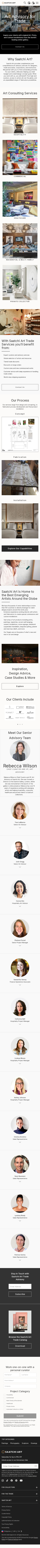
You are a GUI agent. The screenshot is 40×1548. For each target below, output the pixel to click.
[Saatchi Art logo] (9, 3)
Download (20, 1346)
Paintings (5, 1443)
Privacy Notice (32, 1476)
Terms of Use (13, 1474)
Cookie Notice (6, 1513)
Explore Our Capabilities (20, 548)
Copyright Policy (7, 1517)
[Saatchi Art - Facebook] (12, 1480)
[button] (20, 47)
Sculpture (25, 1443)
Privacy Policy (8, 1422)
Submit (20, 1416)
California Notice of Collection (10, 1520)
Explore (20, 686)
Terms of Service (20, 1422)
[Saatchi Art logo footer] (12, 1451)
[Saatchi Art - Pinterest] (16, 1480)
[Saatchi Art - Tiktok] (7, 1480)
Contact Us (20, 47)
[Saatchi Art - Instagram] (3, 1480)
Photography (14, 1443)
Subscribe (20, 1294)
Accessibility (5, 1527)
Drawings (34, 1443)
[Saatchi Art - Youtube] (21, 1481)
